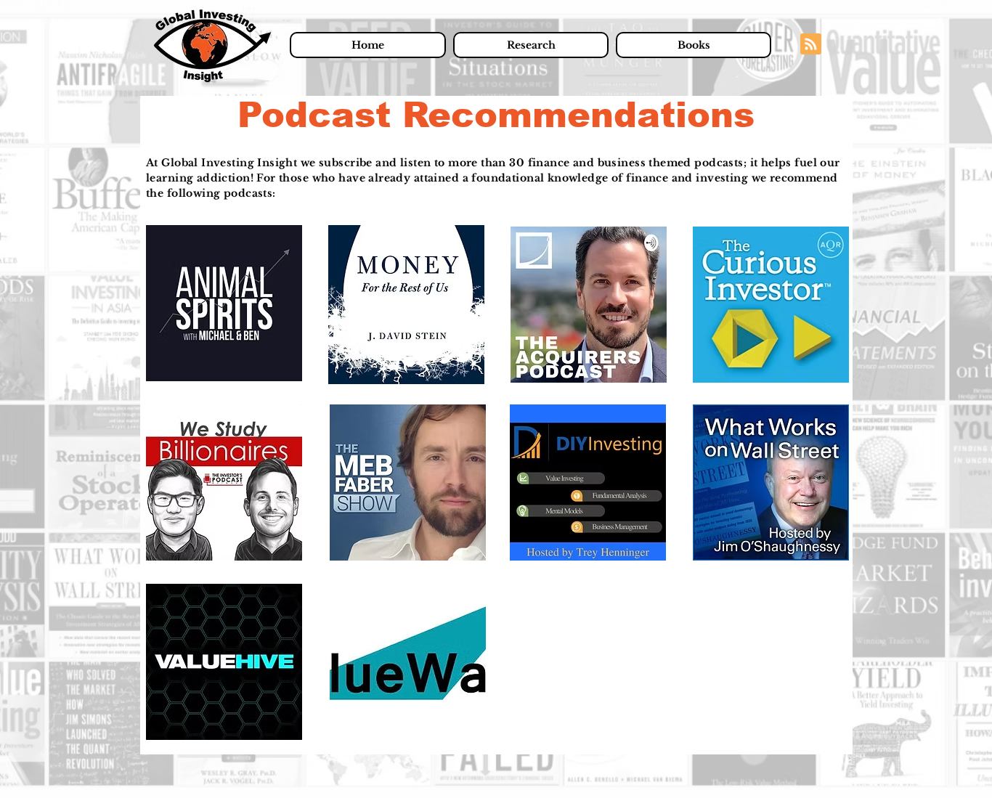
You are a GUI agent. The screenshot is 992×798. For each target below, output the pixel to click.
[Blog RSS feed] (810, 44)
